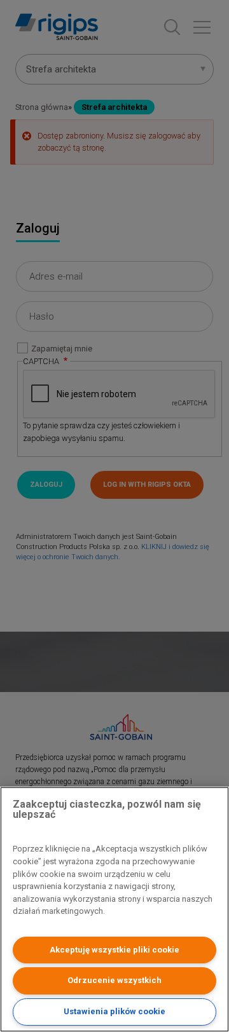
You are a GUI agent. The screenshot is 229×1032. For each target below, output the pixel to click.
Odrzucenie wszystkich (114, 980)
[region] (114, 909)
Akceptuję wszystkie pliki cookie (114, 949)
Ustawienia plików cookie (114, 1011)
